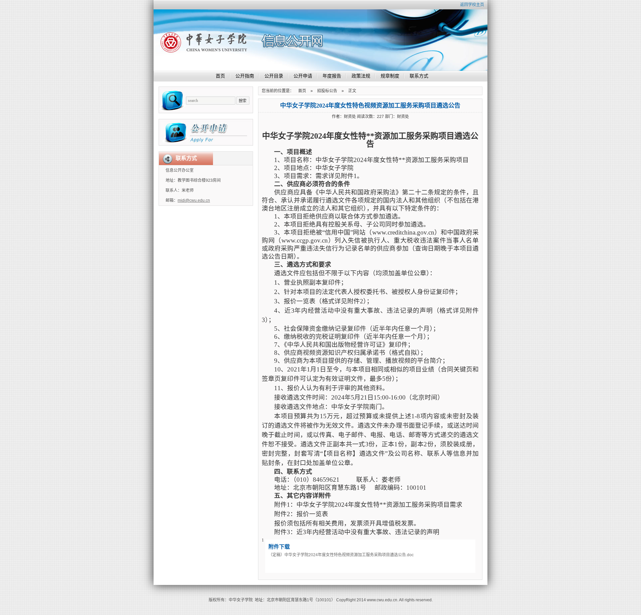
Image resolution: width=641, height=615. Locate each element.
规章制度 (390, 76)
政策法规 (361, 76)
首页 (220, 76)
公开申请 (302, 76)
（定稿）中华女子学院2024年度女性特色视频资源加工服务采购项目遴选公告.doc (341, 555)
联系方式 (419, 76)
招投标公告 (327, 91)
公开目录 (273, 76)
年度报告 (332, 76)
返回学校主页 (472, 4)
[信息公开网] (254, 40)
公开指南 (244, 76)
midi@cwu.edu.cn (194, 200)
